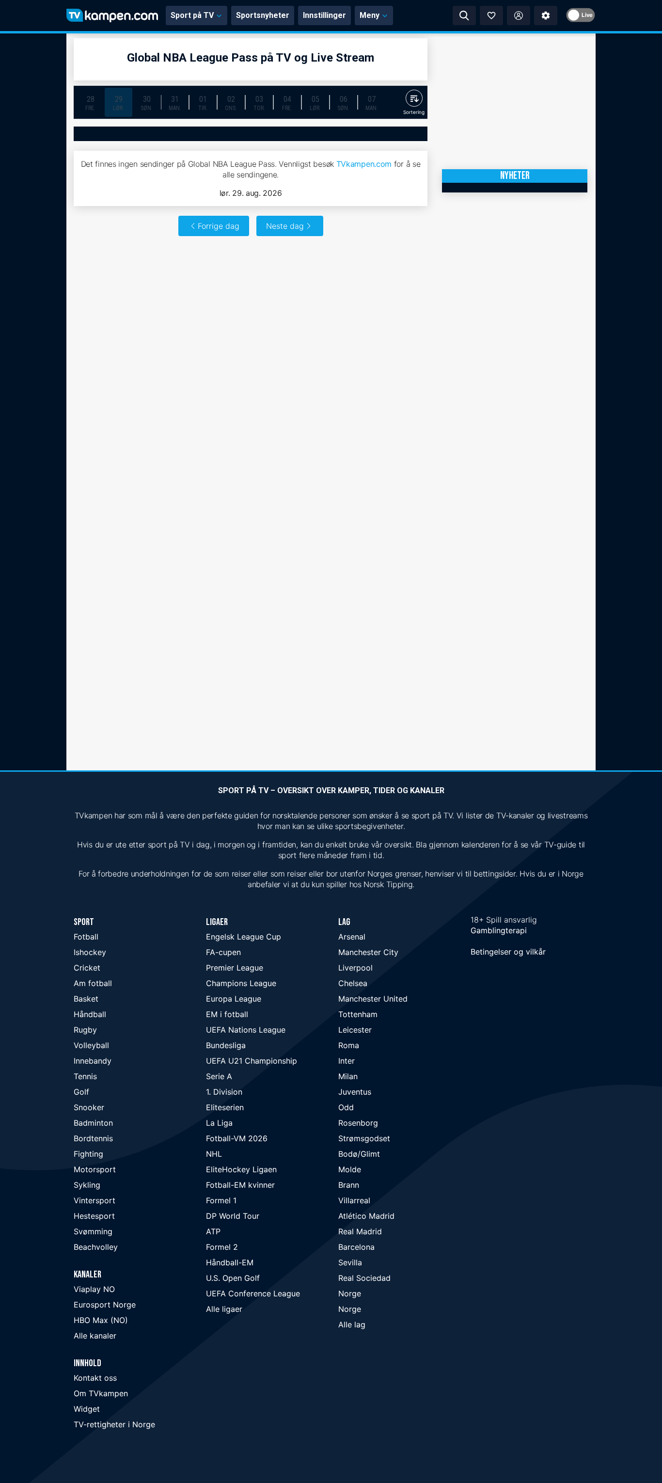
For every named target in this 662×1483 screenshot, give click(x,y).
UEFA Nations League (245, 1030)
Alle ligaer (224, 1309)
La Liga (219, 1123)
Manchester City (368, 952)
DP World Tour (232, 1216)
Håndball (90, 1014)
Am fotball (93, 983)
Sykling (87, 1185)
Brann (348, 1185)
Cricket (87, 968)
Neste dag (285, 226)
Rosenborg (358, 1123)
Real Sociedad (364, 1278)
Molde (349, 1169)
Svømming (93, 1231)
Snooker (89, 1107)
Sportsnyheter (262, 15)
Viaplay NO (94, 1289)
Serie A (219, 1076)
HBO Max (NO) (101, 1320)
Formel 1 (221, 1200)
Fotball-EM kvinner (240, 1185)
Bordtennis (93, 1138)
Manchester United (373, 999)
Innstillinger (324, 15)
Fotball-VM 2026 (237, 1138)
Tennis (85, 1076)
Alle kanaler (95, 1335)
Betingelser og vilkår (508, 952)
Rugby (85, 1030)
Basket (86, 999)
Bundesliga (226, 1045)
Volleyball (91, 1045)
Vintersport (94, 1200)
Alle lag (351, 1324)
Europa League (233, 999)
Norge (349, 1293)
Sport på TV (192, 15)
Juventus (354, 1092)
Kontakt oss (95, 1378)
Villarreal (354, 1200)
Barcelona (356, 1247)
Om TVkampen (101, 1393)
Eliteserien (225, 1107)
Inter (346, 1061)
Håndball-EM (229, 1262)
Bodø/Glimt (359, 1154)
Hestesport (94, 1216)
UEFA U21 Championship (251, 1061)
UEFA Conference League (253, 1293)
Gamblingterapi (499, 930)
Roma (348, 1045)
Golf (81, 1092)
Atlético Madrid (366, 1216)
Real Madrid (360, 1231)
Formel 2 (222, 1247)
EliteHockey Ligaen (241, 1169)
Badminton (93, 1123)
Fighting (88, 1154)
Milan (348, 1076)
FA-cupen (223, 952)
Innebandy (92, 1061)
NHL (214, 1154)
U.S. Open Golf (233, 1278)
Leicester (355, 1030)
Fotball (86, 936)
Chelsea (352, 983)
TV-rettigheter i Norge (114, 1424)
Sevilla (350, 1262)
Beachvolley (96, 1247)
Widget (87, 1409)
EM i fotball (227, 1014)
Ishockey (90, 952)
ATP (213, 1231)
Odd (346, 1107)
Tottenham (358, 1014)
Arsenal (351, 936)
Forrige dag (218, 226)
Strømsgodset (364, 1138)
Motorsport (95, 1169)
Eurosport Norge (105, 1304)
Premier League (234, 968)
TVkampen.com (364, 164)
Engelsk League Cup (243, 936)
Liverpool (355, 968)
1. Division (224, 1092)
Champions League (241, 983)
